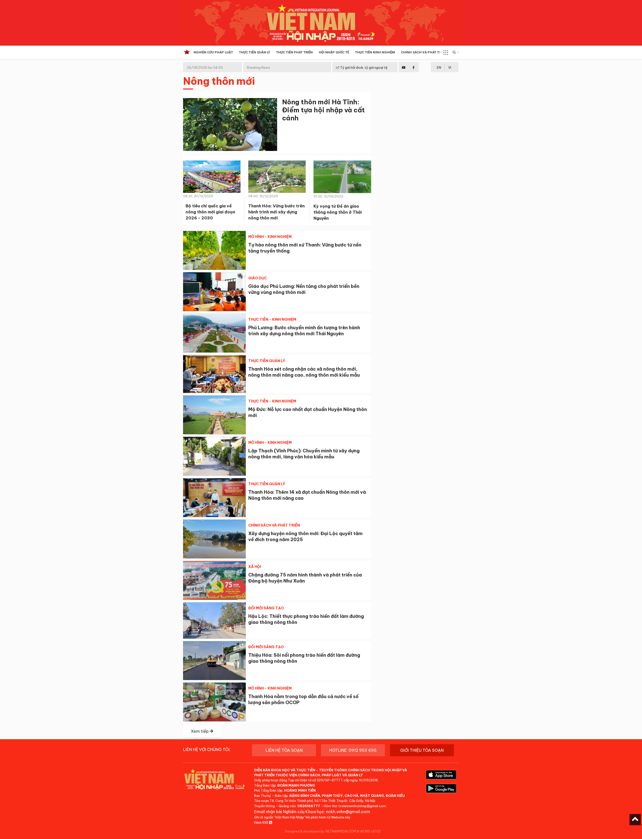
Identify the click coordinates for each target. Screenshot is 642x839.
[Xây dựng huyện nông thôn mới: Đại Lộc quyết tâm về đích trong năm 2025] (214, 539)
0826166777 (308, 806)
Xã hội (254, 566)
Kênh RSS (261, 822)
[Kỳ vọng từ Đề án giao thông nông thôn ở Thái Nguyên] (342, 178)
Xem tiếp (200, 731)
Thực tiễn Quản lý (266, 361)
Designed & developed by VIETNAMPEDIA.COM (320, 831)
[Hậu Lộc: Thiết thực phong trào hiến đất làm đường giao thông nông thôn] (214, 620)
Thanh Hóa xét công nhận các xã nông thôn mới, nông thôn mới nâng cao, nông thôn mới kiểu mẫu (304, 372)
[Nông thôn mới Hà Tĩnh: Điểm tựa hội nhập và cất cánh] (230, 125)
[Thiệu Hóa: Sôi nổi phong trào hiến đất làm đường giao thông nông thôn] (214, 660)
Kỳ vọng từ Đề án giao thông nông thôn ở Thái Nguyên (337, 212)
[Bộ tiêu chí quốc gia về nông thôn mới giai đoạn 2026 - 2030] (211, 178)
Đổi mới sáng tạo (266, 608)
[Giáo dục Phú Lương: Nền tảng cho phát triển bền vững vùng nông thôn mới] (214, 291)
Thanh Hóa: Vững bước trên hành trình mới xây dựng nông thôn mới (276, 211)
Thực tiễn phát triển (294, 52)
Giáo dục (257, 278)
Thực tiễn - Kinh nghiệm (272, 319)
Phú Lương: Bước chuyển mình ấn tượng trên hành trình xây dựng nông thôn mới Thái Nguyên (304, 331)
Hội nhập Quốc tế (334, 52)
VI (449, 67)
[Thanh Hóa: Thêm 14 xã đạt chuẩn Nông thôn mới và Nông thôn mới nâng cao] (214, 497)
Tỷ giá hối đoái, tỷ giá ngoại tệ (363, 67)
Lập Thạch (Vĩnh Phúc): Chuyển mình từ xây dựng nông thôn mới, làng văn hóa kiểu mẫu (304, 454)
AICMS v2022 (370, 831)
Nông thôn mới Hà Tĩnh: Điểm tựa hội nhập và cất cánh (323, 110)
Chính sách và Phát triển (423, 52)
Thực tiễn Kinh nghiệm (375, 52)
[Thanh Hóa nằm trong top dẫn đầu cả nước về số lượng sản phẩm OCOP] (214, 702)
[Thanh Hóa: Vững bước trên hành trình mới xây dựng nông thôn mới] (277, 178)
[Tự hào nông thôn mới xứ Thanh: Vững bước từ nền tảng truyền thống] (214, 250)
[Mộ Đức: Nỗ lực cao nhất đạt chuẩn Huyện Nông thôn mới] (214, 414)
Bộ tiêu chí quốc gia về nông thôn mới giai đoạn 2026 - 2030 (210, 211)
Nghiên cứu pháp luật (213, 52)
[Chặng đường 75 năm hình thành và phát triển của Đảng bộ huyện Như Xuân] (214, 580)
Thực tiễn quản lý (254, 52)
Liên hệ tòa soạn (284, 750)
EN (439, 67)
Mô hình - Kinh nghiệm (270, 236)
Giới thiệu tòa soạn (422, 750)
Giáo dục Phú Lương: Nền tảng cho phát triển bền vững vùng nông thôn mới (303, 289)
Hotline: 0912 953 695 (353, 750)
